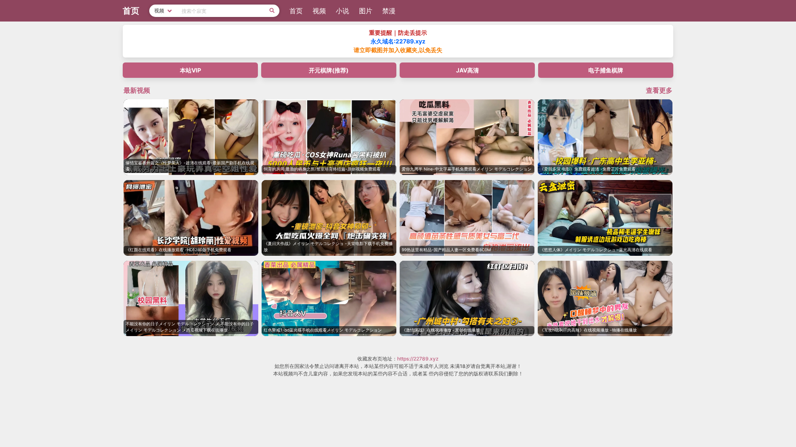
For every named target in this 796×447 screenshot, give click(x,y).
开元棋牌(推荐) (329, 70)
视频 (319, 11)
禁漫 (389, 11)
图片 (365, 11)
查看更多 (659, 90)
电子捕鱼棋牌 (605, 70)
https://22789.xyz (418, 359)
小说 (342, 11)
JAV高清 (467, 70)
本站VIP (190, 70)
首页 (296, 11)
